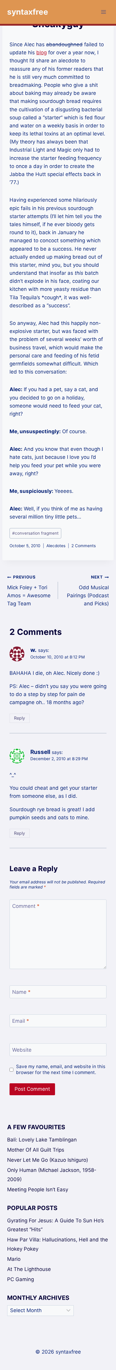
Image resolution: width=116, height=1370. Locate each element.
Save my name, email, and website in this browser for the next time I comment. (60, 1069)
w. (33, 650)
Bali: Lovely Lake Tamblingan (42, 1140)
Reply (19, 718)
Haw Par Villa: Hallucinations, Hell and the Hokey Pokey (57, 1244)
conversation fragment (35, 533)
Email (20, 1021)
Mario (14, 1259)
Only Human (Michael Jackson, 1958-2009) (51, 1174)
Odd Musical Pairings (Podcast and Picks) (88, 591)
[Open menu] (103, 11)
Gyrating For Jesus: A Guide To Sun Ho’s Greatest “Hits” (55, 1225)
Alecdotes (55, 545)
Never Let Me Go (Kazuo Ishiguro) (47, 1160)
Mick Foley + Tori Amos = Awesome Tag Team (29, 591)
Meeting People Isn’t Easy (37, 1189)
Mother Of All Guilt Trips (35, 1150)
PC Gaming (20, 1279)
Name (21, 992)
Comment (26, 906)
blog (41, 52)
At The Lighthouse (29, 1269)
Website (22, 1050)
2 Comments (83, 545)
